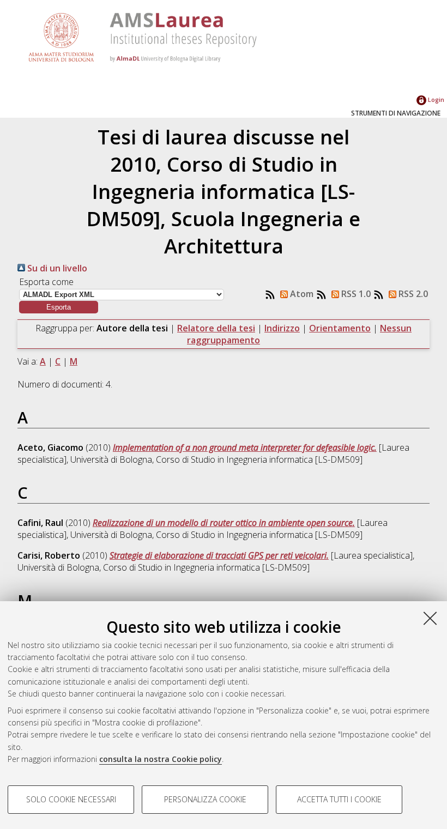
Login (435, 99)
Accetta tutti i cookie (339, 799)
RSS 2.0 (412, 294)
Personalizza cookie (205, 799)
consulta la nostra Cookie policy (160, 759)
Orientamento (340, 328)
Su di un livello (56, 268)
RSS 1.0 (355, 294)
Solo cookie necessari (71, 799)
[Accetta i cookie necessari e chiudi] (430, 618)
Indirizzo (282, 328)
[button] (58, 307)
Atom (300, 294)
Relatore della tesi (216, 328)
